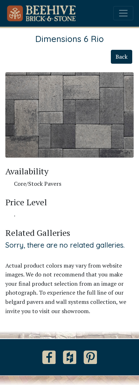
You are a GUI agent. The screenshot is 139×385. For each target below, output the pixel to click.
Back (121, 56)
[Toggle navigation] (123, 13)
